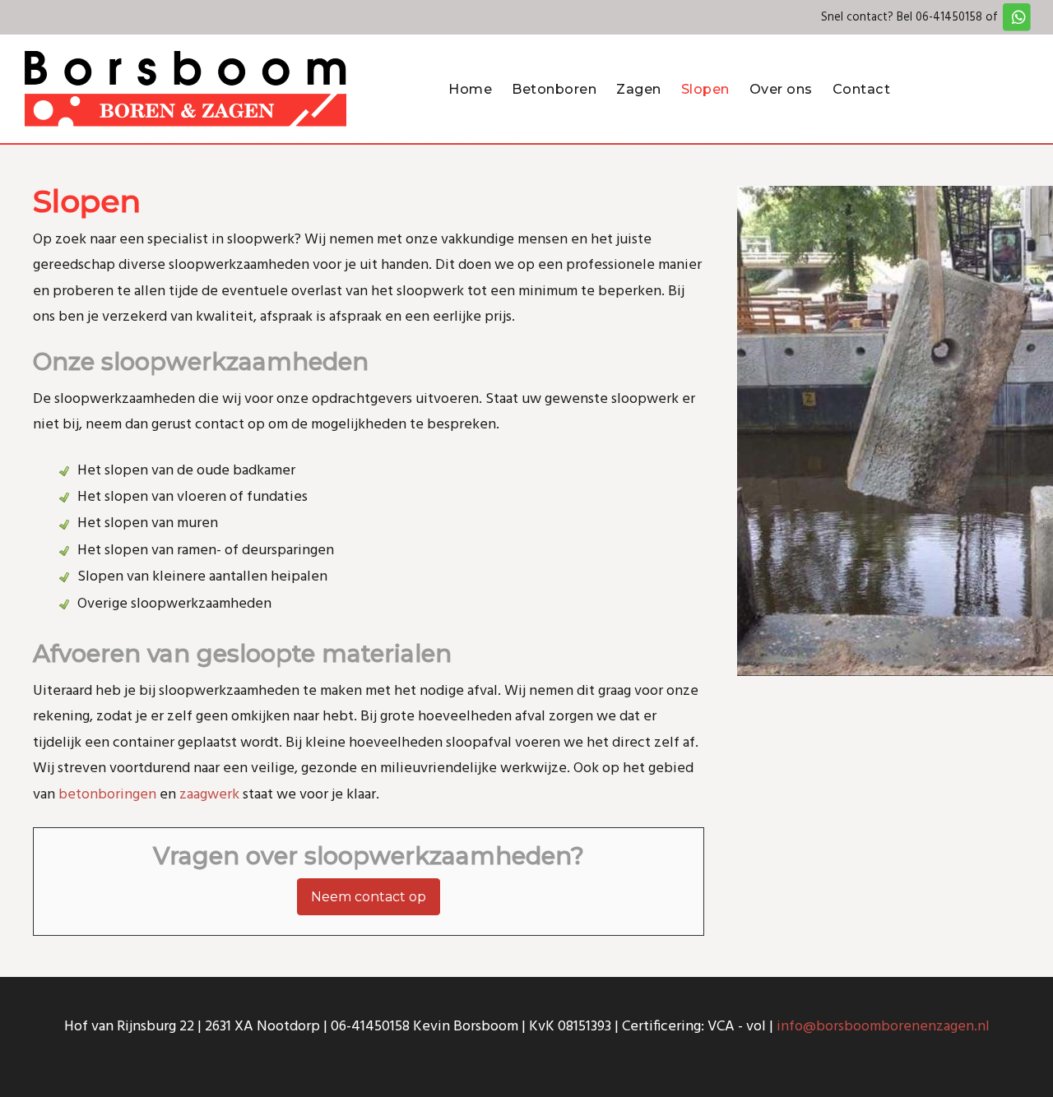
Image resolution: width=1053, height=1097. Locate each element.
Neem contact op (368, 897)
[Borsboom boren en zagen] (185, 89)
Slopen (705, 89)
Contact (862, 89)
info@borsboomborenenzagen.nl (883, 1027)
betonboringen (107, 795)
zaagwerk (209, 795)
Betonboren (554, 89)
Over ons (781, 89)
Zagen (638, 89)
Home (470, 89)
